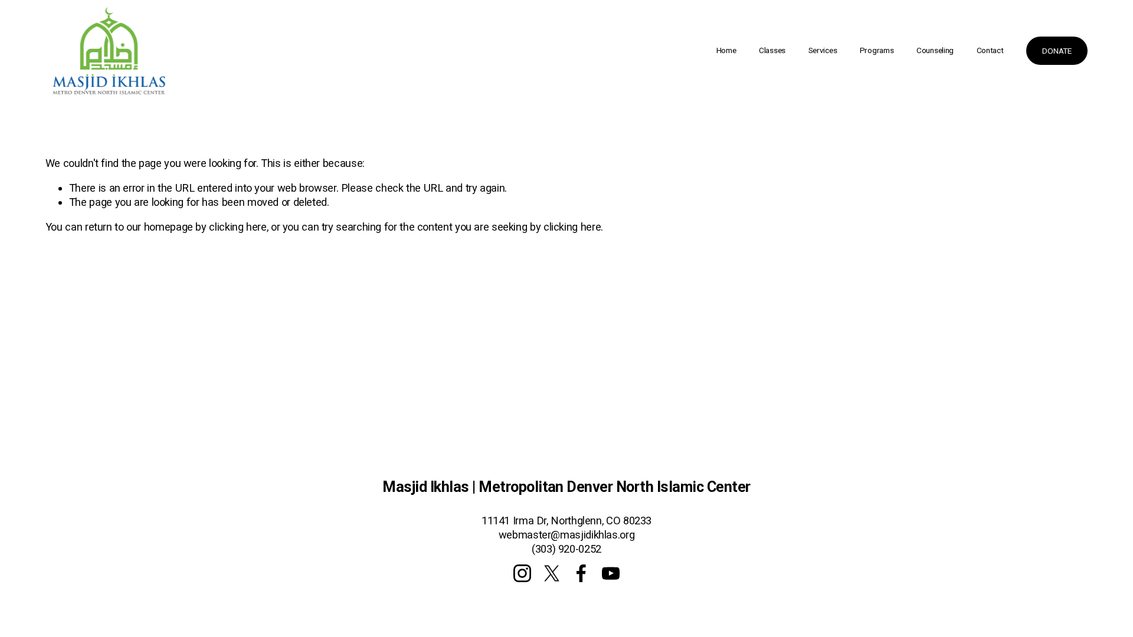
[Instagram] (522, 573)
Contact (990, 50)
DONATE (1056, 50)
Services (822, 50)
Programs (877, 50)
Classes (772, 50)
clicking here (237, 227)
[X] (551, 573)
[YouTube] (610, 573)
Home (726, 50)
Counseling (935, 50)
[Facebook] (581, 573)
